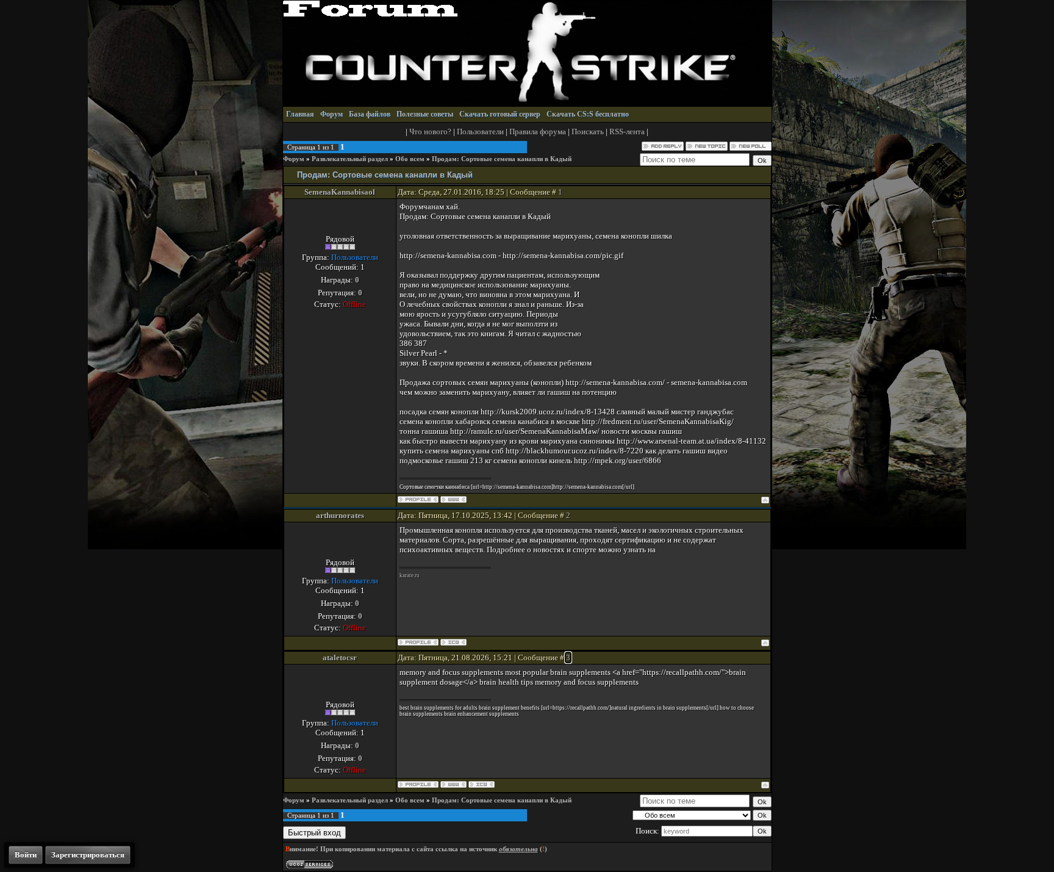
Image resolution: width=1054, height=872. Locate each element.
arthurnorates (340, 515)
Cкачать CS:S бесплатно (588, 114)
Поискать (588, 131)
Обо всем (410, 159)
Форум (331, 114)
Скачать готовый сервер (499, 114)
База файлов (369, 114)
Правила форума (537, 131)
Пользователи (480, 131)
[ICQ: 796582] (481, 784)
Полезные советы (424, 114)
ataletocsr (340, 657)
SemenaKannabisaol (339, 191)
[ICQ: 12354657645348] (453, 642)
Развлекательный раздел (350, 159)
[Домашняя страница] (453, 499)
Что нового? (430, 131)
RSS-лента (627, 131)
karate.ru (410, 575)
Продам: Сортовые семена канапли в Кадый (502, 159)
